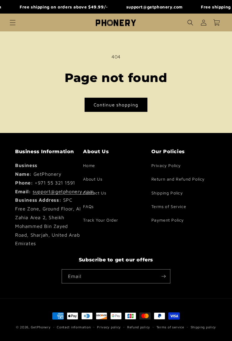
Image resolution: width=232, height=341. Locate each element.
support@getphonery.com (63, 191)
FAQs (88, 206)
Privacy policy (109, 327)
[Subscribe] (163, 276)
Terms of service (170, 327)
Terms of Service (168, 206)
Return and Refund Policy (178, 179)
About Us (92, 179)
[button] (12, 22)
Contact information (74, 327)
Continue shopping (116, 104)
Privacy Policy (166, 165)
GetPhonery (41, 327)
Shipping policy (203, 327)
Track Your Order (100, 220)
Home (89, 165)
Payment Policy (167, 220)
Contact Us (94, 192)
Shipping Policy (167, 192)
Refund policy (138, 327)
